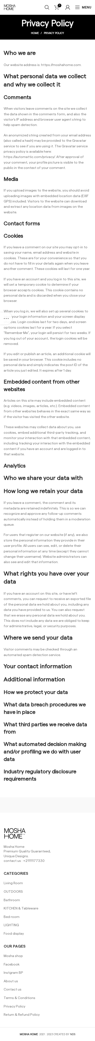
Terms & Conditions (19, 998)
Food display (14, 933)
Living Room (13, 883)
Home (35, 33)
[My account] (68, 7)
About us (11, 981)
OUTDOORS (13, 891)
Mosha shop (13, 956)
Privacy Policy (14, 1006)
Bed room (11, 917)
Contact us (12, 989)
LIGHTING (11, 925)
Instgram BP (13, 972)
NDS (72, 1034)
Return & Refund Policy (22, 1014)
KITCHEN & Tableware (21, 908)
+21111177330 (34, 861)
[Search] (47, 7)
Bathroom (12, 900)
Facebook (11, 964)
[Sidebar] (6, 318)
